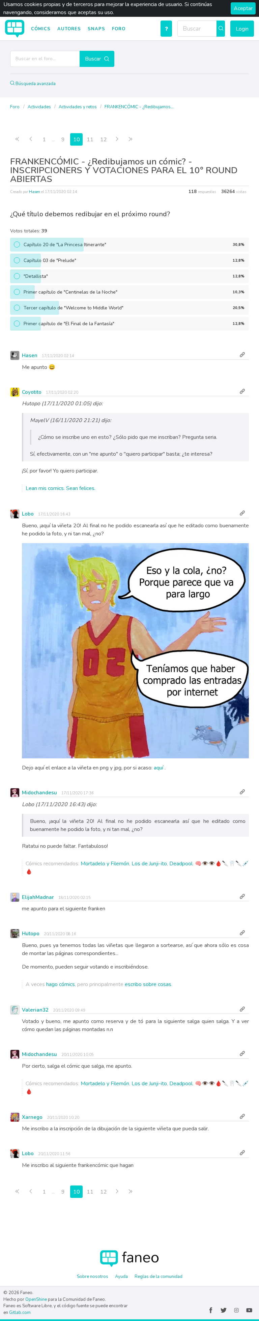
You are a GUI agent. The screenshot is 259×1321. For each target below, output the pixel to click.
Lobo (28, 514)
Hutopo (30, 933)
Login (242, 29)
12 (103, 139)
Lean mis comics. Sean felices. (60, 488)
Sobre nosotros (92, 1277)
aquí (158, 767)
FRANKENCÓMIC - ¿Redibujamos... (139, 107)
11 (90, 139)
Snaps (96, 29)
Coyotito (31, 392)
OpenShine (36, 1299)
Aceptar (243, 8)
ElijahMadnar (38, 897)
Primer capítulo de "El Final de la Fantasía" (134, 323)
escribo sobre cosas (148, 984)
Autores (69, 29)
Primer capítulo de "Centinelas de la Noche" (134, 292)
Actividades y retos (78, 107)
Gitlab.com (20, 1313)
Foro (118, 29)
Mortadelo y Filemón (105, 863)
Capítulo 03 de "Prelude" (134, 260)
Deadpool (181, 863)
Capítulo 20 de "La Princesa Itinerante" (134, 244)
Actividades (40, 107)
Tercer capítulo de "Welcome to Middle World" (134, 308)
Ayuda (121, 1277)
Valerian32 (35, 1010)
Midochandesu (39, 792)
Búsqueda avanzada (35, 84)
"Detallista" (134, 276)
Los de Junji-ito (149, 863)
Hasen (34, 191)
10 (76, 139)
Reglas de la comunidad (158, 1277)
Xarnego (32, 1117)
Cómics (41, 29)
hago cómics (60, 984)
